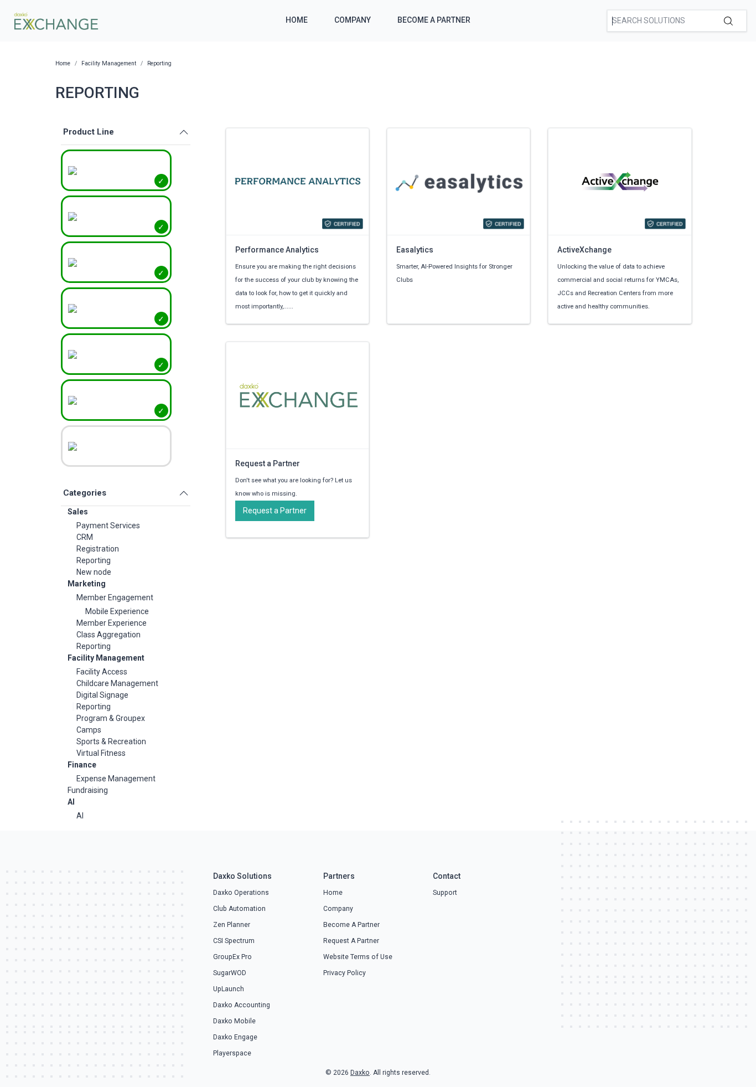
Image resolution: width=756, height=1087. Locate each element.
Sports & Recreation (111, 741)
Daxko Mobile (234, 1021)
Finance (82, 764)
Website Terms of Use (357, 957)
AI (71, 801)
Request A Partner (351, 941)
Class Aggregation (108, 634)
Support (445, 893)
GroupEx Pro (232, 957)
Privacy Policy (344, 973)
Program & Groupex (110, 718)
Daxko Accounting (241, 1005)
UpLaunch (228, 989)
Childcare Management (117, 683)
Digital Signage (102, 695)
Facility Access (101, 671)
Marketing (87, 583)
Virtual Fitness (101, 753)
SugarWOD (229, 973)
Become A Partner (433, 20)
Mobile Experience (117, 611)
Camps (88, 729)
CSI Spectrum (234, 941)
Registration (97, 548)
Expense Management (116, 778)
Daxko (360, 1072)
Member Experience (111, 623)
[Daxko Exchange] (55, 20)
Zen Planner (231, 925)
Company (352, 20)
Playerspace (232, 1053)
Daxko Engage (235, 1037)
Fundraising (88, 790)
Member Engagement (114, 597)
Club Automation (239, 909)
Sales (78, 511)
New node (93, 572)
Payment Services (108, 525)
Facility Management (106, 657)
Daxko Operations (241, 893)
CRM (84, 537)
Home (297, 20)
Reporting (93, 560)
